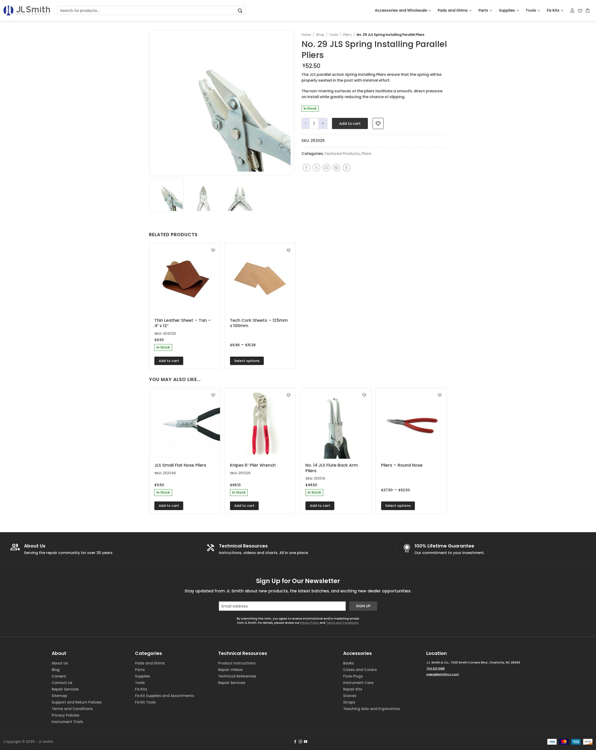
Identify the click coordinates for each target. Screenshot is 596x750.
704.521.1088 (435, 668)
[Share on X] (316, 167)
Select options (247, 360)
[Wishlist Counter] (580, 10)
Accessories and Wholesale (401, 10)
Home (306, 35)
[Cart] (588, 10)
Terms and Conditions (342, 623)
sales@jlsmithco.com (442, 674)
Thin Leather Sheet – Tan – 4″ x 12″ (182, 323)
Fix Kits (553, 10)
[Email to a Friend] (326, 167)
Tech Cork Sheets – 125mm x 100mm (259, 323)
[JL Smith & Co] (26, 10)
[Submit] (240, 10)
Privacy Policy (309, 623)
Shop (320, 35)
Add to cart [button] (169, 360)
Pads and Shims (453, 10)
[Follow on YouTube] (305, 742)
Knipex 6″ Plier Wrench (253, 465)
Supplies (507, 10)
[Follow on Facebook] (295, 742)
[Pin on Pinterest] (336, 167)
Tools (531, 10)
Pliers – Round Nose (402, 465)
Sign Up (363, 606)
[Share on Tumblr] (346, 167)
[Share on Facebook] (306, 167)
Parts (483, 10)
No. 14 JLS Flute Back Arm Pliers (331, 467)
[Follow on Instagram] (300, 742)
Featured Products (342, 153)
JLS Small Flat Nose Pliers (180, 465)
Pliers (347, 35)
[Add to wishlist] (378, 123)
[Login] (572, 10)
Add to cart (350, 123)
